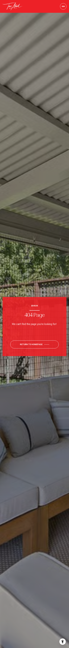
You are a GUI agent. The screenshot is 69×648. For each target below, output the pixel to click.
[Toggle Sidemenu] (63, 6)
